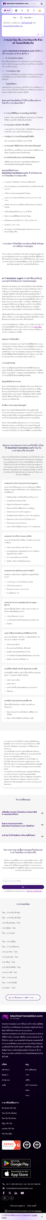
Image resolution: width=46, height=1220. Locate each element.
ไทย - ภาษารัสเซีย (9, 982)
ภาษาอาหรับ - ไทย (9, 951)
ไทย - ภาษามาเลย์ (9, 977)
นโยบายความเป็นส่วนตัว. (34, 891)
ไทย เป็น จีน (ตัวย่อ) (9, 1118)
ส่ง (23, 887)
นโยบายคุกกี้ (31, 1206)
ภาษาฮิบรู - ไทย (8, 962)
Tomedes (38, 1211)
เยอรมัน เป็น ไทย (8, 1128)
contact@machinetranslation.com (19, 1188)
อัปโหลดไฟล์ (26, 22)
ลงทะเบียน (38, 327)
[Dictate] (42, 34)
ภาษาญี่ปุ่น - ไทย (9, 928)
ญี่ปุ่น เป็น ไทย (7, 1123)
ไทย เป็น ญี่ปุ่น (7, 1134)
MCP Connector (31, 1085)
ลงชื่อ (4, 1085)
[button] (38, 34)
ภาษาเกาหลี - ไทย (9, 972)
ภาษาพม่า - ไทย (8, 987)
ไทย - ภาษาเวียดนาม (10, 946)
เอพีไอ (27, 1080)
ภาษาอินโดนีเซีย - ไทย (11, 967)
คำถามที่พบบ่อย (30, 1070)
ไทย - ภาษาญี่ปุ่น (9, 941)
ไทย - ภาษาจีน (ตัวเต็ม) (11, 917)
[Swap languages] (21, 17)
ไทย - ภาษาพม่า (8, 933)
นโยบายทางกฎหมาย (17, 1206)
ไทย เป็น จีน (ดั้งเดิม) (9, 1113)
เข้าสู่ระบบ (6, 1080)
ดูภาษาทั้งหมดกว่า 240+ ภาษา (23, 997)
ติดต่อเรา (5, 1075)
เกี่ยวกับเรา (6, 1070)
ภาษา (27, 1095)
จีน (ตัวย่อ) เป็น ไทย (9, 1108)
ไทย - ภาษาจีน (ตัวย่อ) (11, 912)
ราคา (27, 1075)
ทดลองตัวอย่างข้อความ (13, 26)
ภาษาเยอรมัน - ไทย (10, 957)
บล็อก (27, 1090)
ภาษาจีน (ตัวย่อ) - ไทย (11, 922)
